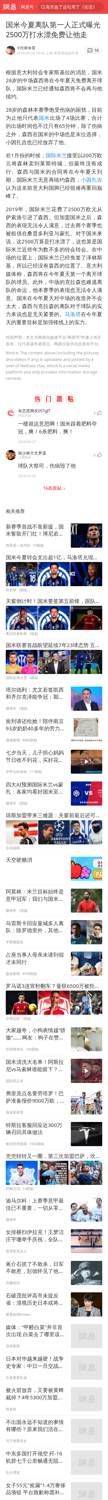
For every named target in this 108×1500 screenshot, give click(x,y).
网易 (9, 7)
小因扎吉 (91, 179)
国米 (44, 117)
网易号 (27, 7)
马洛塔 (73, 314)
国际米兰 (56, 155)
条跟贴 (53, 488)
